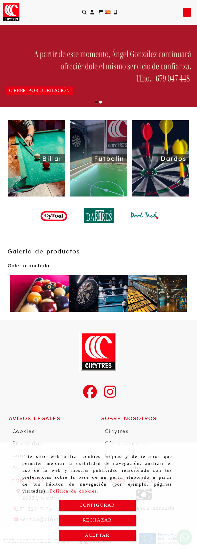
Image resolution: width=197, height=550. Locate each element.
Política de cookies (73, 491)
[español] (108, 12)
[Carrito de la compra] (100, 12)
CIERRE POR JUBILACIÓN (39, 91)
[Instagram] (110, 395)
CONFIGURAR (97, 505)
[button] (92, 12)
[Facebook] (90, 395)
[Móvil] (115, 12)
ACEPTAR (97, 535)
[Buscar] (84, 12)
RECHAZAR (97, 520)
